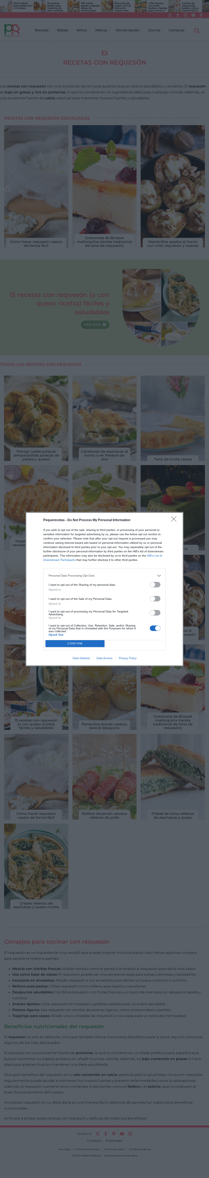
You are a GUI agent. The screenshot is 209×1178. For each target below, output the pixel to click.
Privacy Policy (128, 658)
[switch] (155, 584)
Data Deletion (81, 658)
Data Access (104, 658)
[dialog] (104, 589)
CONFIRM (75, 643)
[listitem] (104, 576)
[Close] (175, 520)
